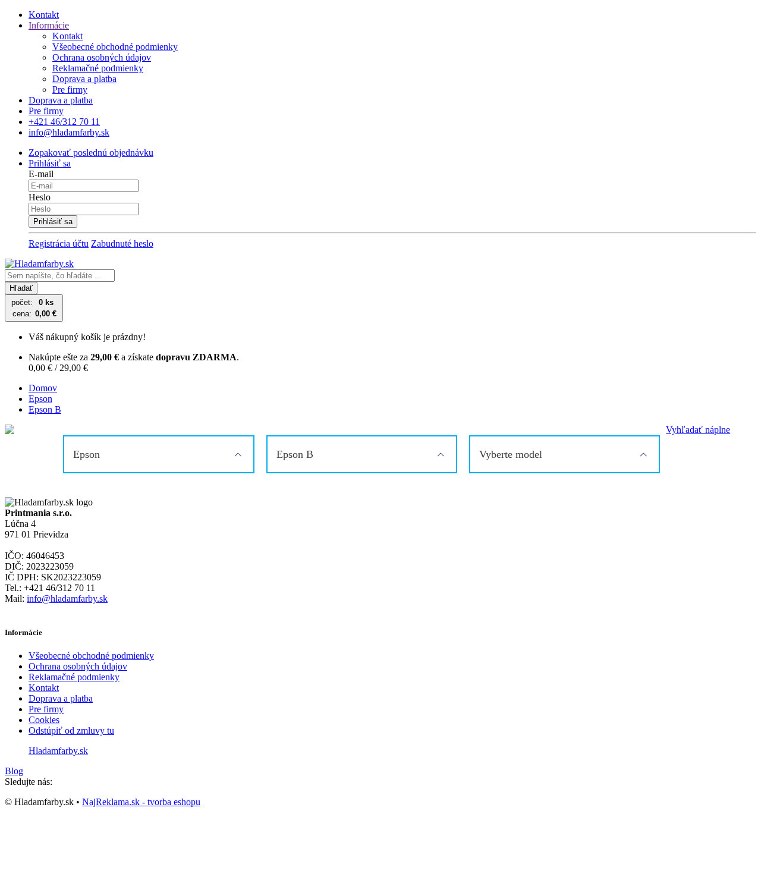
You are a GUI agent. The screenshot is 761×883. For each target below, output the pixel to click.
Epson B (45, 409)
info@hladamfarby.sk (67, 598)
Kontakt (44, 15)
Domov (43, 388)
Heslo (40, 197)
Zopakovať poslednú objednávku (91, 152)
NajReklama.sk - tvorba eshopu (141, 802)
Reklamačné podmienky (97, 68)
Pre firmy (69, 89)
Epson (40, 399)
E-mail (41, 174)
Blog (14, 771)
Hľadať (21, 288)
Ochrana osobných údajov (101, 57)
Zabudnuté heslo (122, 243)
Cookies (44, 720)
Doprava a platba (84, 79)
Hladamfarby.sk (58, 751)
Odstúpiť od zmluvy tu (71, 730)
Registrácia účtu (59, 243)
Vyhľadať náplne (698, 430)
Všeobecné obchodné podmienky (115, 47)
